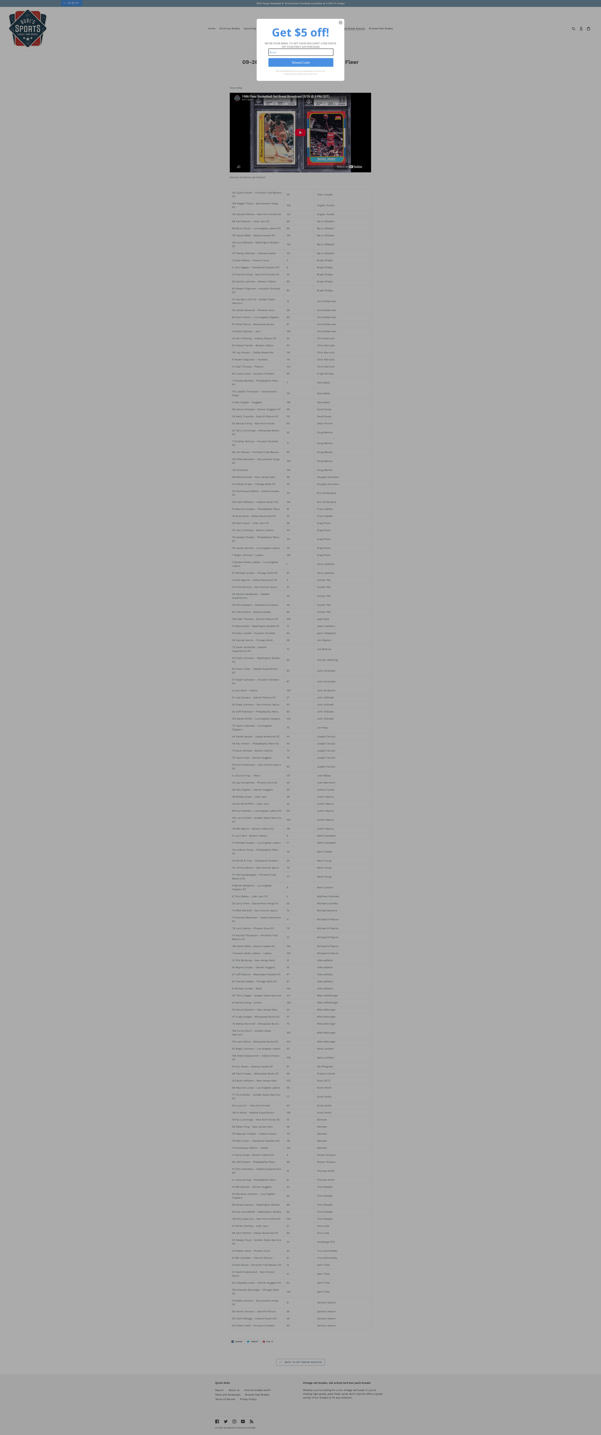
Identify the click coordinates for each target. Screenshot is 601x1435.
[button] (340, 22)
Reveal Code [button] (301, 62)
